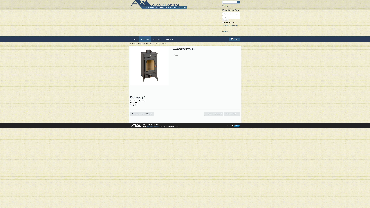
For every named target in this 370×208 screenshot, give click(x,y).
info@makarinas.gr (153, 126)
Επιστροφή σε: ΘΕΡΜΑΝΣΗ (142, 113)
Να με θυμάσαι (229, 22)
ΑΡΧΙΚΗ (134, 39)
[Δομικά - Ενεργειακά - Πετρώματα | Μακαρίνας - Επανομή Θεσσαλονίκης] (158, 5)
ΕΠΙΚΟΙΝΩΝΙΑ (169, 39)
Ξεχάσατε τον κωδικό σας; (230, 25)
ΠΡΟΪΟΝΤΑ (144, 39)
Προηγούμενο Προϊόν (215, 113)
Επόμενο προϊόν (231, 113)
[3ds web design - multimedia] (237, 126)
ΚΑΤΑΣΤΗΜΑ (157, 39)
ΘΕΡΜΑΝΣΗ (149, 44)
